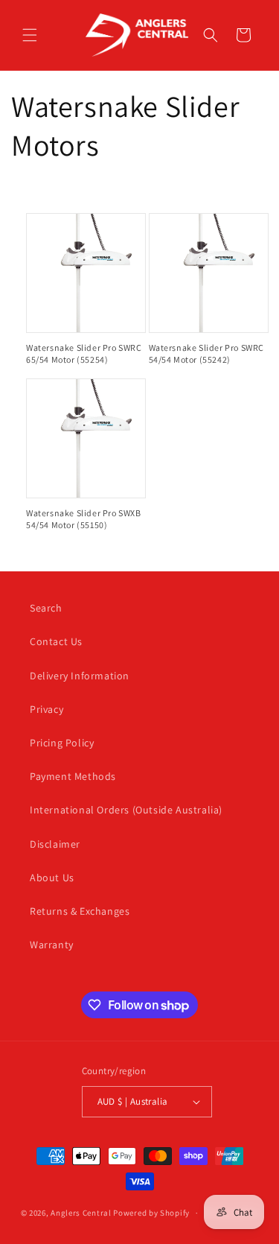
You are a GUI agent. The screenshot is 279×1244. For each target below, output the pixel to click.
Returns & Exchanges (79, 911)
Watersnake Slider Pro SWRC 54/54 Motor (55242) (207, 353)
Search (46, 608)
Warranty (52, 944)
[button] (29, 35)
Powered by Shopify (151, 1212)
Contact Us (56, 641)
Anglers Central (81, 1212)
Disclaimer (55, 844)
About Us (52, 877)
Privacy (46, 709)
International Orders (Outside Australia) (126, 809)
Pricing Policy (62, 742)
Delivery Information (79, 675)
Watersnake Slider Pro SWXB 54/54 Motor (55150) (83, 518)
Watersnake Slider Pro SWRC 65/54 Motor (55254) (84, 353)
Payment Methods (73, 776)
